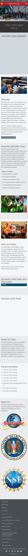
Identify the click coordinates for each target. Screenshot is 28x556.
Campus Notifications (7, 517)
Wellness (4, 507)
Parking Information (6, 545)
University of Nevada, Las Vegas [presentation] (2, 1)
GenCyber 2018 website (10, 391)
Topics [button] (18, 0)
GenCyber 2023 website (10, 375)
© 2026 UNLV (5, 548)
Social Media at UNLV (14, 553)
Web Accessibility (6, 526)
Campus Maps (5, 542)
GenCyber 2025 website (10, 369)
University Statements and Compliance (11, 520)
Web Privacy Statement (7, 523)
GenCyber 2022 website (10, 378)
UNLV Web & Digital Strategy (19, 548)
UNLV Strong (5, 504)
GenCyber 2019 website (10, 388)
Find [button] (26, 3)
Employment (5, 501)
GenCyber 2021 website (10, 380)
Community (4, 510)
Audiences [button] (24, 0)
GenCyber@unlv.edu (19, 356)
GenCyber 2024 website (10, 372)
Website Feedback (6, 529)
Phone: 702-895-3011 (7, 539)
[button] (2, 3)
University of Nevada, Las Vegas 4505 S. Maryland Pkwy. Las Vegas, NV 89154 (9, 534)
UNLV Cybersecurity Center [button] (8, 137)
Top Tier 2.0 (4, 514)
